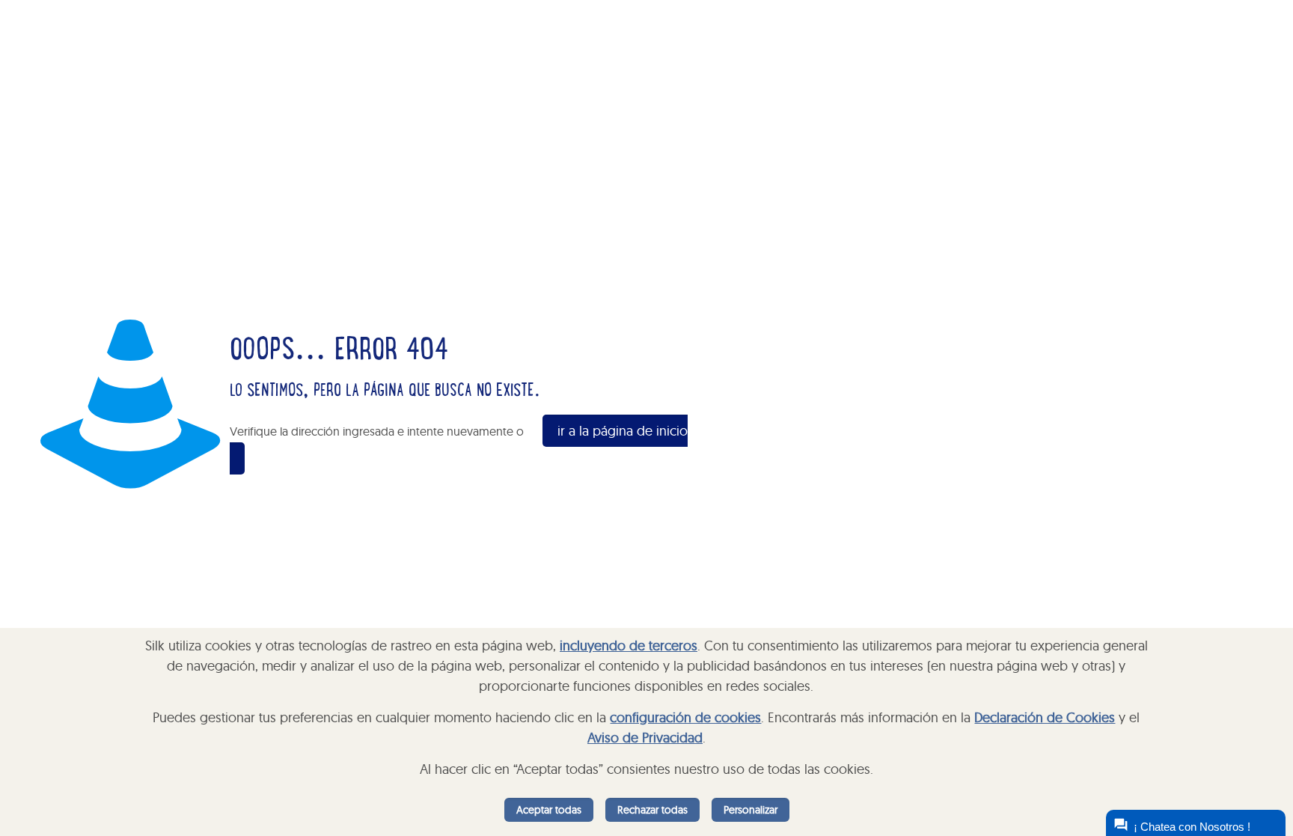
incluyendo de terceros (628, 645)
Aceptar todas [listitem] (548, 810)
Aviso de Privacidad (645, 737)
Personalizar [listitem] (750, 810)
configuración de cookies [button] (685, 717)
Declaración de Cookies (1044, 717)
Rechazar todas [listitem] (652, 810)
